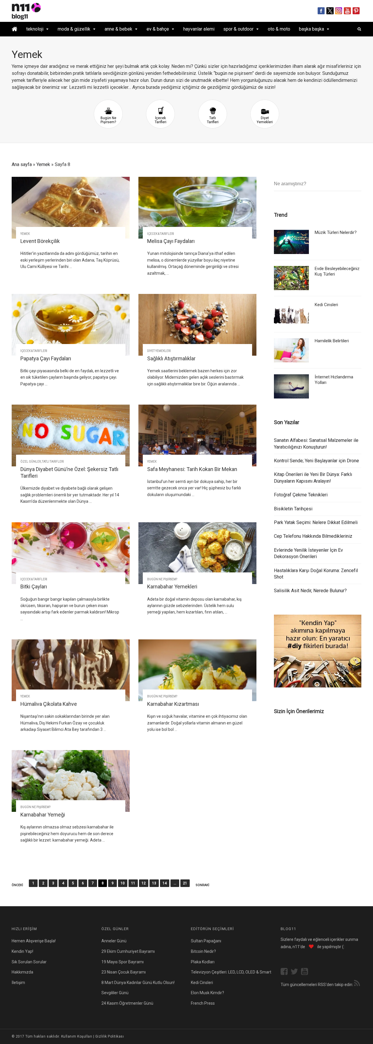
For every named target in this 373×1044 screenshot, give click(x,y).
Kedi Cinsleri (326, 304)
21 (185, 883)
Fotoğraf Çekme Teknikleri (301, 495)
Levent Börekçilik (40, 241)
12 (144, 883)
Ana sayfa (22, 164)
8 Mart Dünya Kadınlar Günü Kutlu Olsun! (138, 982)
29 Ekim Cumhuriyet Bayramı (128, 951)
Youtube (347, 11)
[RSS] (357, 984)
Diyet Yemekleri (265, 120)
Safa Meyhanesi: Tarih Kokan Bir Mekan (192, 469)
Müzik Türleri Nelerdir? (336, 232)
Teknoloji (34, 29)
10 (123, 883)
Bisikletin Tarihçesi (293, 509)
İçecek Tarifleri (160, 120)
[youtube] (306, 972)
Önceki (17, 885)
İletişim (18, 982)
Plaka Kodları (202, 962)
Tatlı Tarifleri (213, 120)
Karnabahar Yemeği (42, 815)
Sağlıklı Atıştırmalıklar (171, 358)
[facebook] (286, 972)
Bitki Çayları (33, 586)
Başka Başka (311, 29)
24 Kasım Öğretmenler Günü (127, 1003)
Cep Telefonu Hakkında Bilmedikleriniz (313, 536)
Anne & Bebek (118, 29)
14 (165, 883)
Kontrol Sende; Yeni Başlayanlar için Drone (316, 460)
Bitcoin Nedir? (203, 951)
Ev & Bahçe (158, 29)
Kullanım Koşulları (76, 1036)
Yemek (43, 164)
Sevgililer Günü (115, 992)
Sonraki (202, 885)
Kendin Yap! (22, 951)
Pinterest (356, 11)
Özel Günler (30, 461)
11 (133, 883)
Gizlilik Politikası (109, 1036)
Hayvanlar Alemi (198, 29)
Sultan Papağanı (206, 941)
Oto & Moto (279, 29)
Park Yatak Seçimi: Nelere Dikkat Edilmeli (316, 522)
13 (154, 883)
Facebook (321, 11)
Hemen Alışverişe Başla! (34, 941)
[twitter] (296, 972)
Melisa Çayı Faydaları (171, 241)
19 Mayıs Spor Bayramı (122, 962)
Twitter (330, 10)
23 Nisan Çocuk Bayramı (123, 972)
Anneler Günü (113, 941)
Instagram (338, 11)
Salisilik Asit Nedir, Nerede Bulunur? (310, 590)
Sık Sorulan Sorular (29, 962)
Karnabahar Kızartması (173, 704)
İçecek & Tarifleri (160, 233)
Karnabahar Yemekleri (172, 586)
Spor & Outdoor (238, 29)
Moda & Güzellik (74, 29)
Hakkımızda (22, 972)
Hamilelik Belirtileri (332, 340)
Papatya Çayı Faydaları (45, 358)
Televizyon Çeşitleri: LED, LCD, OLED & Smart (231, 972)
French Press (203, 1003)
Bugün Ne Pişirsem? (108, 120)
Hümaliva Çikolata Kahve (48, 704)
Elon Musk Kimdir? (207, 992)
